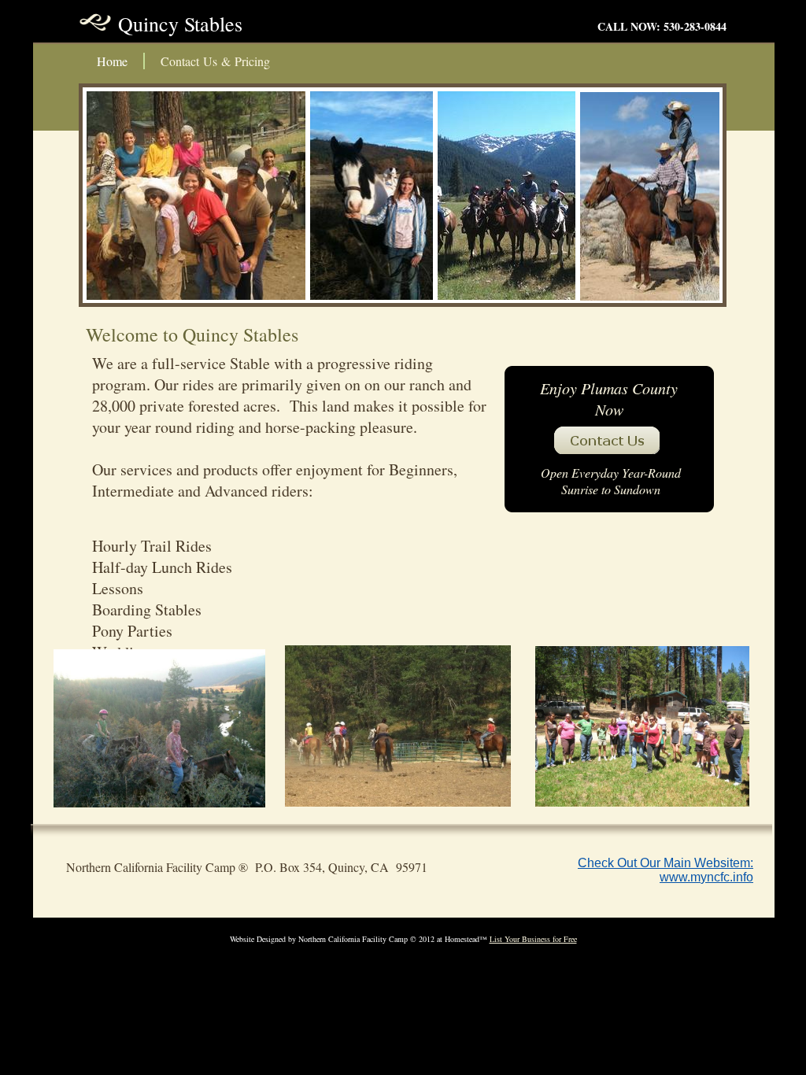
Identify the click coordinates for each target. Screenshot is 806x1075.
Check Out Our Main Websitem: (665, 863)
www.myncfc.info (706, 877)
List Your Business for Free (533, 938)
